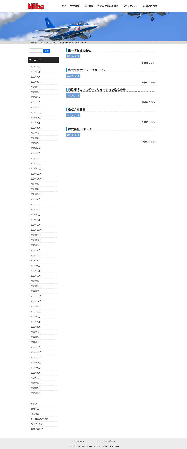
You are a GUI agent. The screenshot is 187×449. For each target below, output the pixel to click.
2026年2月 (35, 97)
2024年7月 (35, 194)
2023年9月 (35, 245)
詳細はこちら (148, 62)
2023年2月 (35, 280)
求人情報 (35, 413)
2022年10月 (36, 301)
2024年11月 (36, 173)
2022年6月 (35, 321)
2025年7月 (35, 132)
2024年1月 (35, 224)
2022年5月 (35, 326)
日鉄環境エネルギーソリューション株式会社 (97, 90)
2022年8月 (35, 311)
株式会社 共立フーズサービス (87, 70)
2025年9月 (35, 122)
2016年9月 (35, 393)
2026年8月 (35, 66)
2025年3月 (35, 153)
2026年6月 (35, 76)
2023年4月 (35, 270)
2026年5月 (35, 81)
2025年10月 (36, 117)
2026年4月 (35, 86)
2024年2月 (35, 219)
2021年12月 (36, 352)
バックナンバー (38, 423)
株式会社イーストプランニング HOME (43, 43)
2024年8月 (35, 189)
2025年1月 (35, 163)
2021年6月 (35, 382)
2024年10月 (36, 178)
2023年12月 (36, 229)
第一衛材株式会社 (79, 50)
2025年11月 (36, 112)
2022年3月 (35, 336)
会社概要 (35, 408)
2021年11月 (36, 357)
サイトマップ (78, 441)
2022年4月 (35, 331)
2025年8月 (35, 127)
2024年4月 (35, 209)
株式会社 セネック (80, 129)
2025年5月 (35, 143)
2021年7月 (35, 377)
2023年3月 (35, 275)
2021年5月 (35, 387)
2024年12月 (36, 168)
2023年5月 (35, 265)
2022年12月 (36, 291)
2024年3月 (35, 214)
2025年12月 (36, 107)
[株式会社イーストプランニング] (36, 8)
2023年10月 (36, 240)
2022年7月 (35, 316)
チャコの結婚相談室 (40, 418)
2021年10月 (36, 362)
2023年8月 (35, 250)
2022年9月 (35, 306)
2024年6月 (35, 199)
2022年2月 (35, 342)
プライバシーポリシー (107, 441)
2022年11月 (36, 296)
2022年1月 (35, 347)
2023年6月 (35, 260)
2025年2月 (35, 158)
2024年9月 (35, 183)
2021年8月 (35, 372)
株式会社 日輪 (76, 109)
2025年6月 (35, 137)
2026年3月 (35, 92)
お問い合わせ (37, 429)
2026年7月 (35, 71)
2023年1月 (35, 285)
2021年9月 (35, 367)
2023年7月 (35, 255)
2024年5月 (35, 204)
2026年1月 (35, 102)
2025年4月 (35, 148)
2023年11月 (36, 234)
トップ (34, 403)
